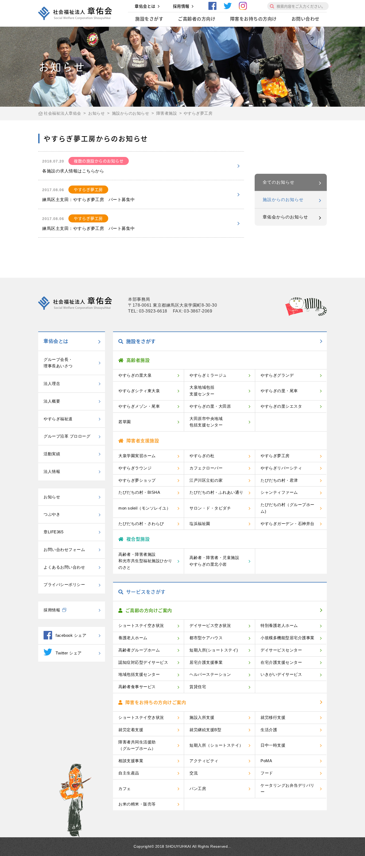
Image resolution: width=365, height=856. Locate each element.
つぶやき (52, 514)
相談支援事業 (130, 760)
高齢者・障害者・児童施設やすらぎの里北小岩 (214, 560)
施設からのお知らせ (283, 199)
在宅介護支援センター (281, 662)
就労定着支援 (130, 729)
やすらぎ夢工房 (275, 455)
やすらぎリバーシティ (281, 468)
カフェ (124, 788)
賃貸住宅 (197, 686)
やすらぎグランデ (277, 375)
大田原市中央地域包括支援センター (206, 421)
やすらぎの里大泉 (135, 375)
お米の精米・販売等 (137, 804)
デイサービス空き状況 (210, 625)
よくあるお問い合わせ (64, 567)
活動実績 (52, 454)
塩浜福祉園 (199, 523)
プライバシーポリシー (64, 584)
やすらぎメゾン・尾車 (139, 406)
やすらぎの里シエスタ (281, 406)
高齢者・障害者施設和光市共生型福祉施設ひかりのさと (145, 561)
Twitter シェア (69, 653)
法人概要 (52, 401)
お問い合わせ (306, 18)
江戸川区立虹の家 (206, 480)
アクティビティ (204, 760)
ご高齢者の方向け (196, 18)
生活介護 (269, 729)
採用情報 (181, 6)
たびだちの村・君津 (279, 480)
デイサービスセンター (281, 650)
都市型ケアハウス (206, 637)
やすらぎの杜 (201, 455)
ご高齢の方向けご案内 (148, 610)
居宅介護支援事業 (206, 662)
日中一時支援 (273, 745)
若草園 (124, 421)
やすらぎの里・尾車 (279, 390)
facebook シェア (71, 635)
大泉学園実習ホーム (137, 455)
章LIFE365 (53, 532)
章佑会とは (145, 6)
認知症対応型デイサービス (143, 662)
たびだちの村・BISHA (139, 492)
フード (267, 773)
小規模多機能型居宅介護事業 (287, 637)
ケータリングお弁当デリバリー (287, 788)
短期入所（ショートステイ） (216, 745)
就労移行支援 (273, 717)
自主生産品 (128, 773)
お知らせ (52, 497)
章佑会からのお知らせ (285, 217)
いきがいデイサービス (281, 674)
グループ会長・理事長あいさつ (58, 362)
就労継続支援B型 (205, 729)
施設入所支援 (201, 717)
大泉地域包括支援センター (201, 390)
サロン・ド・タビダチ (210, 508)
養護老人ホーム (132, 637)
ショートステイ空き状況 (141, 625)
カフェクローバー (206, 468)
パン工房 (197, 788)
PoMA (266, 760)
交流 (193, 773)
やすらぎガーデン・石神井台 (287, 523)
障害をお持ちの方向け (253, 18)
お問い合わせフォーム (64, 549)
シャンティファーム (279, 492)
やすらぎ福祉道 (58, 419)
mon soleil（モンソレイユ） (144, 508)
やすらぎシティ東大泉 (139, 390)
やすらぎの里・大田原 (210, 406)
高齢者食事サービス (137, 686)
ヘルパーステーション (210, 674)
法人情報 (52, 471)
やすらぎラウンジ (135, 468)
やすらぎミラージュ (208, 375)
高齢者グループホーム (139, 650)
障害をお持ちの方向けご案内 (155, 702)
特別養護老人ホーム (279, 625)
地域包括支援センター (139, 674)
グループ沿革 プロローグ (67, 436)
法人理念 (52, 383)
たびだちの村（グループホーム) (287, 508)
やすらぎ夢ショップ (137, 480)
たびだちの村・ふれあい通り (216, 492)
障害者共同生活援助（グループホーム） (137, 745)
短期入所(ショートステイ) (213, 650)
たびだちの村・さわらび (141, 523)
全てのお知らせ (278, 182)
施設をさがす (149, 18)
